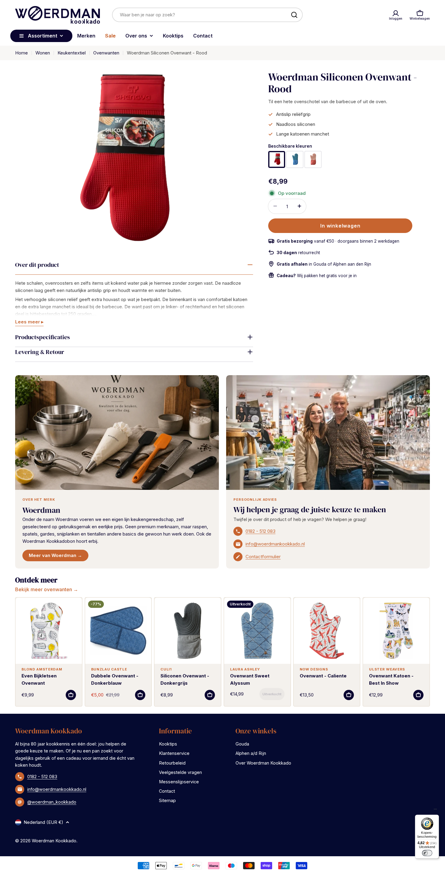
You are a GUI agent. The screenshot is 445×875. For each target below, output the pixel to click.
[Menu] (435, 810)
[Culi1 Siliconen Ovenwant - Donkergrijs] (187, 631)
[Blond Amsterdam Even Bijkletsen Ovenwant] (48, 631)
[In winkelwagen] (71, 695)
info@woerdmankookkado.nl (275, 544)
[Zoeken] (294, 14)
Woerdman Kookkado (54, 840)
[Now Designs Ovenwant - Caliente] (327, 631)
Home (21, 53)
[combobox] (207, 15)
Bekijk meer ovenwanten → (46, 589)
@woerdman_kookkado (51, 802)
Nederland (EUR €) (43, 822)
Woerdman (41, 510)
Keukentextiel (72, 53)
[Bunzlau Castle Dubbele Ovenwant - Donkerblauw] (118, 631)
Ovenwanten (106, 53)
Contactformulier (263, 556)
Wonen (42, 53)
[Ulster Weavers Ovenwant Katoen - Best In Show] (396, 631)
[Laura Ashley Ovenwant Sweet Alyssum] (257, 631)
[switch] (427, 853)
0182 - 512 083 (260, 531)
